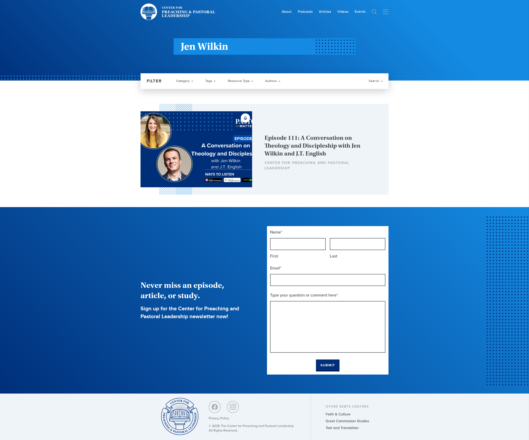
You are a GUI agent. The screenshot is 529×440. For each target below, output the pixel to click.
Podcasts (305, 11)
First (274, 256)
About (287, 11)
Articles (325, 11)
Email (275, 268)
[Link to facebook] (215, 407)
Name (276, 232)
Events (360, 11)
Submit (327, 365)
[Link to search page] (374, 12)
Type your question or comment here (304, 295)
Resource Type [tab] (239, 81)
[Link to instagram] (233, 407)
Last (333, 256)
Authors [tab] (271, 81)
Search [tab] (374, 81)
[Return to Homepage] (179, 417)
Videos (342, 11)
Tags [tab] (208, 81)
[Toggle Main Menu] (385, 11)
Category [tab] (183, 81)
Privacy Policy (219, 418)
